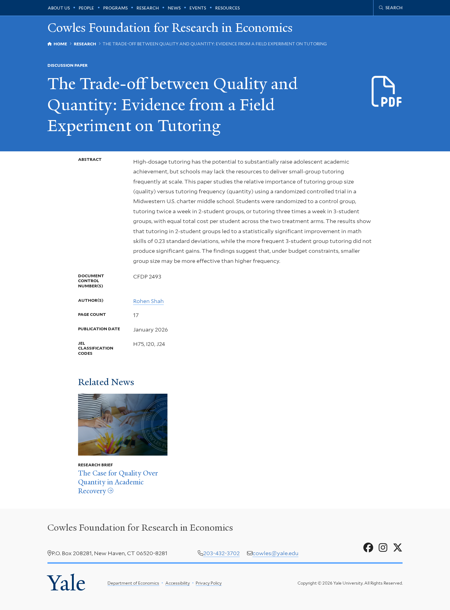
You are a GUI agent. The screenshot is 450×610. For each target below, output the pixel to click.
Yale (66, 583)
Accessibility (177, 583)
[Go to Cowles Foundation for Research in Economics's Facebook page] (368, 548)
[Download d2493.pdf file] (387, 91)
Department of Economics (133, 583)
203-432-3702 (221, 553)
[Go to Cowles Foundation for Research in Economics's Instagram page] (383, 548)
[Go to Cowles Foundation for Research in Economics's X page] (398, 548)
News (174, 8)
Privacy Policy (209, 583)
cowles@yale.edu (275, 553)
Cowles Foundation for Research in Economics (170, 28)
